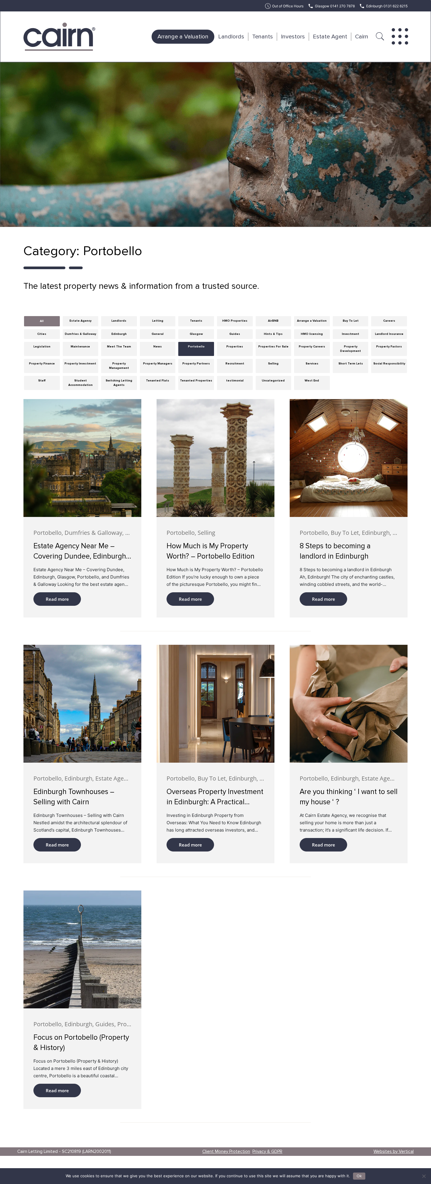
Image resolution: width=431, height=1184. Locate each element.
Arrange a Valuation (182, 36)
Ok (359, 1176)
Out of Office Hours (287, 6)
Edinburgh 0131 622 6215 (387, 6)
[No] (424, 1176)
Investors (293, 36)
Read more (57, 599)
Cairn (361, 36)
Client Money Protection (226, 1151)
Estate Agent (330, 36)
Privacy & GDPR (267, 1151)
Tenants (262, 36)
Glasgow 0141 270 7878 (335, 6)
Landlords (231, 36)
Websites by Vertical (394, 1151)
